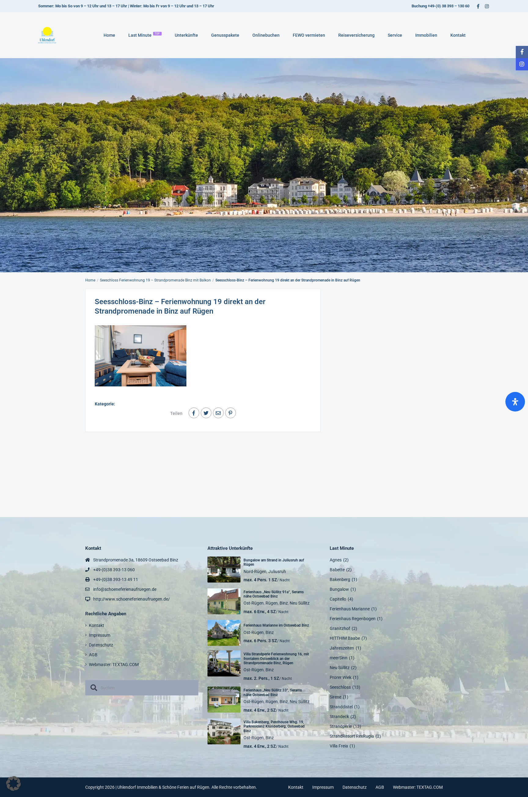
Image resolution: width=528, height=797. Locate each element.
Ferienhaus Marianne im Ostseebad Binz (276, 625)
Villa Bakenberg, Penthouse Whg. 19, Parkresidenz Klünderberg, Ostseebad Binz (274, 726)
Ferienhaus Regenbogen (353, 618)
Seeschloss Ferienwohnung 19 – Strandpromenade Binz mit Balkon (155, 280)
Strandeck (339, 716)
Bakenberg (340, 579)
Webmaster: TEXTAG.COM (114, 664)
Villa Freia (339, 745)
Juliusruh (277, 571)
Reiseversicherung (356, 35)
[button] (13, 783)
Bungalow (339, 589)
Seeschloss (340, 687)
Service (395, 35)
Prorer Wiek (340, 677)
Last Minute (144, 35)
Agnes (336, 559)
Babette (337, 569)
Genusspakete (225, 35)
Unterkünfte (186, 35)
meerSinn (338, 657)
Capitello (338, 599)
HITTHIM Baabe (345, 638)
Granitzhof (340, 628)
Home (109, 35)
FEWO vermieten (309, 35)
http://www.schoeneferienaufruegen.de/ (131, 599)
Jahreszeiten (342, 648)
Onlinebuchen (266, 35)
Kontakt (458, 35)
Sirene (335, 697)
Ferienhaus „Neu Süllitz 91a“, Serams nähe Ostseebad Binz (274, 594)
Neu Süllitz (300, 603)
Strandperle (341, 726)
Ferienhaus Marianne (350, 608)
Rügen (272, 603)
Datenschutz (101, 644)
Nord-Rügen (255, 571)
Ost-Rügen (254, 603)
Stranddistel (341, 706)
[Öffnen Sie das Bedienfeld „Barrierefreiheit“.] (515, 402)
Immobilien (426, 35)
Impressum (99, 635)
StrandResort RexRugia (352, 736)
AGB (93, 654)
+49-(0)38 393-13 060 (114, 569)
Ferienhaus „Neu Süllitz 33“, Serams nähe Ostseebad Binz (273, 692)
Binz (284, 603)
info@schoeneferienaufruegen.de (124, 589)
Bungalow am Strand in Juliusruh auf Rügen (274, 562)
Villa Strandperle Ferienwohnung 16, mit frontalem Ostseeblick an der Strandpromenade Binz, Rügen (276, 658)
